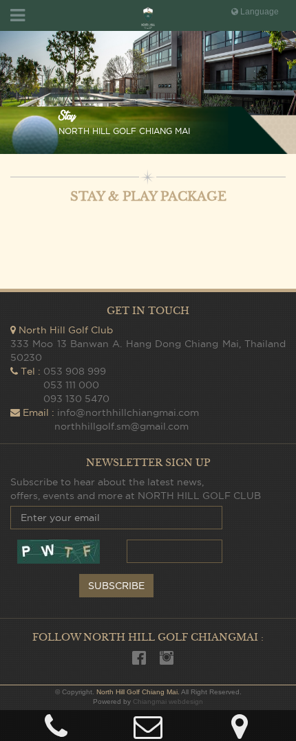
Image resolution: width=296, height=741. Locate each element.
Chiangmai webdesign (168, 701)
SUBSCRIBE (116, 585)
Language (258, 11)
